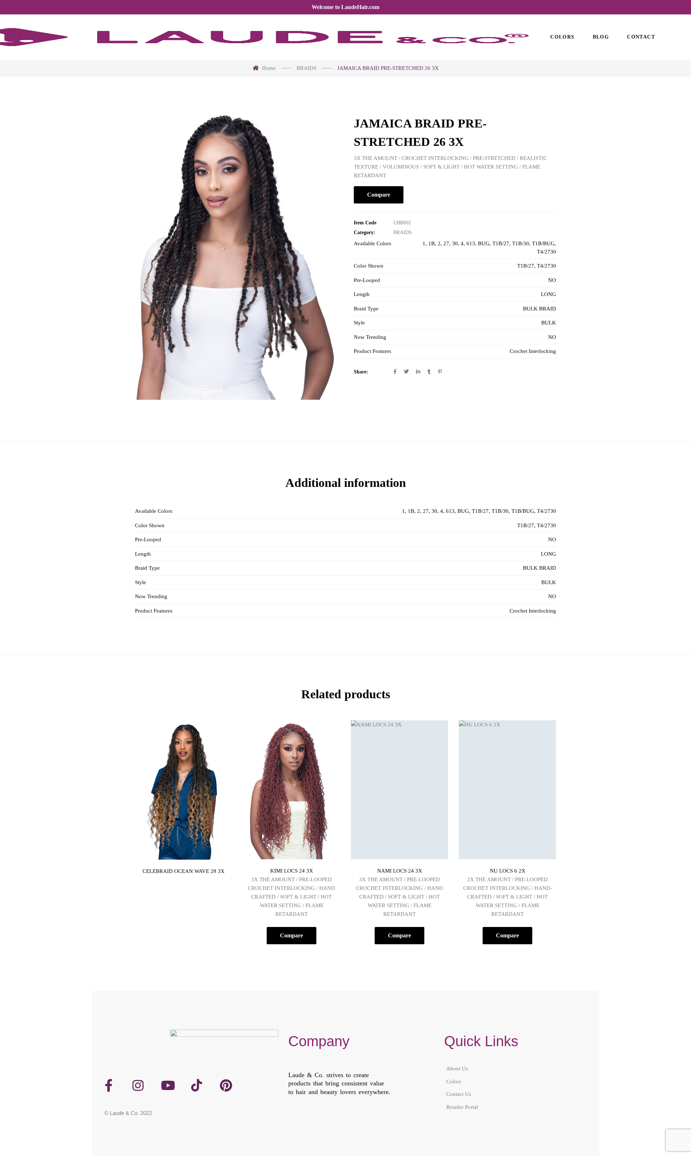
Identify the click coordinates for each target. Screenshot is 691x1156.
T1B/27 (500, 243)
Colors (453, 1081)
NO (552, 280)
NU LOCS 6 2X (507, 871)
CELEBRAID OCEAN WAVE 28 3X (184, 871)
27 (446, 243)
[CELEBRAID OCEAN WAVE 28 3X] (183, 789)
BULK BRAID (539, 309)
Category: (364, 232)
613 (470, 243)
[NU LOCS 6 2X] (507, 789)
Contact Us (458, 1094)
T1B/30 (520, 243)
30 (455, 243)
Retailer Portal (462, 1107)
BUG (483, 243)
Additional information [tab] (345, 482)
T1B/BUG (543, 243)
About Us (457, 1068)
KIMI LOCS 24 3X (291, 871)
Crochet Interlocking (533, 351)
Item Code (365, 222)
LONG (548, 294)
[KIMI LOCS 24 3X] (291, 789)
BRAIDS (402, 232)
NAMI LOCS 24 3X (399, 871)
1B (431, 243)
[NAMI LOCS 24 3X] (399, 789)
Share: (361, 372)
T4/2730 (546, 252)
